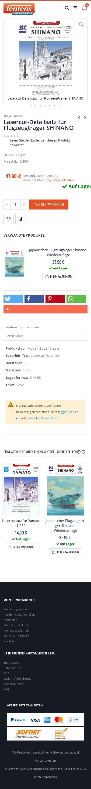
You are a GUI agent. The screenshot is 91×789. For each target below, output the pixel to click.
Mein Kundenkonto (17, 625)
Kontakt (9, 641)
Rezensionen (15, 336)
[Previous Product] (79, 117)
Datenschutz (12, 668)
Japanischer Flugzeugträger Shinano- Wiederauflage (58, 252)
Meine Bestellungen (17, 630)
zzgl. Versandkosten (60, 180)
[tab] (46, 327)
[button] (81, 28)
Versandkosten (14, 684)
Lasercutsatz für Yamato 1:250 (21, 523)
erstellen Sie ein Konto (44, 418)
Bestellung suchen (16, 609)
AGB (6, 673)
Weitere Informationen (22, 327)
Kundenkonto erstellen (19, 614)
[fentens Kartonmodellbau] (19, 7)
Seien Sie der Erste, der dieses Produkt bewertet (40, 142)
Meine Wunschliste (16, 636)
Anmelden (11, 620)
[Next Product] (85, 117)
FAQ (6, 689)
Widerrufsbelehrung (18, 678)
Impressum (11, 662)
